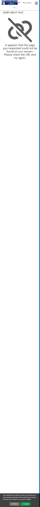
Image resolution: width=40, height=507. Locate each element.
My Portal (27, 3)
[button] (36, 3)
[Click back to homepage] (9, 2)
